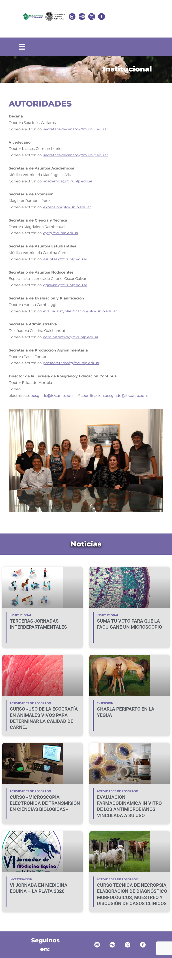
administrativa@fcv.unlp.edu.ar (70, 337)
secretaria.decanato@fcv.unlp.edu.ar (75, 129)
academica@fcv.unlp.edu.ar (67, 181)
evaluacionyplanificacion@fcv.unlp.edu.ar (80, 311)
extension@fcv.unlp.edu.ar (67, 207)
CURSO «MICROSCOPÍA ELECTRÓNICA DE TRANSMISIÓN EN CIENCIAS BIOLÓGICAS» (45, 803)
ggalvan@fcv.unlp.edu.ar (65, 285)
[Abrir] (22, 47)
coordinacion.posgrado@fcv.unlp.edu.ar (116, 395)
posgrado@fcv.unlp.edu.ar (53, 395)
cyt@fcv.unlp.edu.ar (60, 233)
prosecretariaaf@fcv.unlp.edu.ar (71, 363)
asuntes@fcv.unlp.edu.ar (65, 259)
